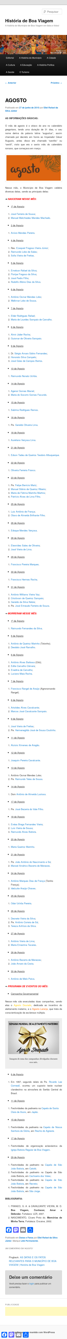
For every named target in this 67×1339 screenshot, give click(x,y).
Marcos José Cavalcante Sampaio (28, 711)
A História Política (45, 64)
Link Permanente (29, 1240)
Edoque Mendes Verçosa (24, 530)
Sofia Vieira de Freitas (22, 255)
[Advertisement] (36, 1311)
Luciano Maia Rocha (21, 673)
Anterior (10, 82)
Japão (34, 1112)
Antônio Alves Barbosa (23, 662)
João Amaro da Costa (22, 963)
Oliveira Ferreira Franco (23, 470)
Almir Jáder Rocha (20, 334)
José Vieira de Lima (21, 549)
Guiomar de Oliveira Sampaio (26, 338)
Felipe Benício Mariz (25, 485)
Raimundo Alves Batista (23, 831)
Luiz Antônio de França (23, 511)
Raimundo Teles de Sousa (28, 779)
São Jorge (34, 1191)
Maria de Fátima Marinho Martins (28, 492)
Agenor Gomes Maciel (22, 391)
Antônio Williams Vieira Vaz (25, 594)
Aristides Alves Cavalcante (25, 707)
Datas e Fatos (26, 1237)
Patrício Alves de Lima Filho (25, 496)
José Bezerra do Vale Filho (29, 809)
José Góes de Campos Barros (26, 361)
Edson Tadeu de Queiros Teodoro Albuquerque (35, 455)
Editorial (10, 57)
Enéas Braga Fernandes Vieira (27, 824)
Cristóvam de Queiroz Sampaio (27, 598)
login (31, 1283)
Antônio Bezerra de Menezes (26, 959)
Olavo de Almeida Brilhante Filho (28, 515)
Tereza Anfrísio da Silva (23, 926)
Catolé (32, 1168)
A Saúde (10, 71)
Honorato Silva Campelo (23, 357)
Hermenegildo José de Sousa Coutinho (35, 730)
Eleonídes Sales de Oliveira (25, 545)
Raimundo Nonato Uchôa (24, 376)
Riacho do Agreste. (45, 1131)
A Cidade (51, 57)
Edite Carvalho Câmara (23, 666)
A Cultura (10, 64)
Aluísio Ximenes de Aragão (25, 745)
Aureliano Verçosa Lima (23, 440)
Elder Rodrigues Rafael (23, 315)
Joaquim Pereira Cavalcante (25, 760)
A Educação (26, 64)
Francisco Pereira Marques (25, 564)
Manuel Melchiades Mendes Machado (30, 218)
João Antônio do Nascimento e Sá (33, 862)
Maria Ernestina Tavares (23, 945)
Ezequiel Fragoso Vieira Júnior (32, 248)
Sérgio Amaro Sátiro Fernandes (30, 353)
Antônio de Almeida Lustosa (31, 794)
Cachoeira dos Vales (40, 1176)
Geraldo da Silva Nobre (23, 602)
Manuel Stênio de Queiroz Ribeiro (28, 489)
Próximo (56, 82)
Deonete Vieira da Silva (23, 918)
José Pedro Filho (19, 278)
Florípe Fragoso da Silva (23, 274)
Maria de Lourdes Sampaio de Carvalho (31, 319)
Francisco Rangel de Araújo (25, 688)
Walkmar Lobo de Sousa (23, 300)
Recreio (33, 1183)
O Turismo (24, 71)
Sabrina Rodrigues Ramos (24, 410)
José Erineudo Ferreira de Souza (32, 605)
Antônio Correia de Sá (26, 922)
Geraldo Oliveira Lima (26, 425)
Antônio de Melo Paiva (22, 978)
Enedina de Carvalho (21, 670)
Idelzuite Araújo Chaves (23, 888)
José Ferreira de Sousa (23, 214)
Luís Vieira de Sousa (22, 828)
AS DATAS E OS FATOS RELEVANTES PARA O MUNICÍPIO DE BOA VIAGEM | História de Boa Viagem (32, 1261)
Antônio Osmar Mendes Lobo (26, 297)
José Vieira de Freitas (22, 726)
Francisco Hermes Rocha (24, 579)
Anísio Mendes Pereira (22, 232)
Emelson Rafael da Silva (23, 270)
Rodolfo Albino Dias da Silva (25, 282)
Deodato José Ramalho (23, 647)
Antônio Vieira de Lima (22, 941)
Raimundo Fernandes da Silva (26, 628)
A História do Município (30, 57)
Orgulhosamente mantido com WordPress (33, 1332)
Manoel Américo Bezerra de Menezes (30, 865)
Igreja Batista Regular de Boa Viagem (30, 1149)
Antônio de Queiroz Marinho (25, 643)
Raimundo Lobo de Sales (24, 251)
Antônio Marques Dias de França (28, 881)
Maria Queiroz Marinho (22, 846)
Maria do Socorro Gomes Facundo (28, 394)
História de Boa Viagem (29, 20)
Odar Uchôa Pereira (21, 903)
